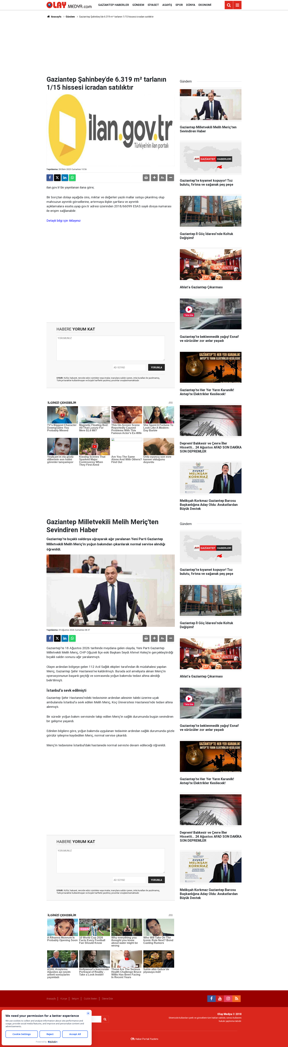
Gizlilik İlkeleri (90, 998)
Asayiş (167, 4)
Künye (63, 998)
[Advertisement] (144, 47)
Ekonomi (204, 4)
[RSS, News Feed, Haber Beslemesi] (236, 998)
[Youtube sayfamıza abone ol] (220, 998)
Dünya (190, 4)
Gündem (138, 4)
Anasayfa (55, 16)
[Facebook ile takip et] (211, 998)
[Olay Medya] (69, 4)
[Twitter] (57, 177)
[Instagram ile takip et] (228, 998)
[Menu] (237, 5)
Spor (179, 4)
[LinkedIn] (65, 177)
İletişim (75, 998)
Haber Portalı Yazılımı (147, 1039)
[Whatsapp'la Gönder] (72, 177)
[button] (154, 177)
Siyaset (153, 4)
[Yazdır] (146, 177)
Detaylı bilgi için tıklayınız (63, 220)
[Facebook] (49, 177)
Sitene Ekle (107, 998)
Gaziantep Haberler (113, 4)
